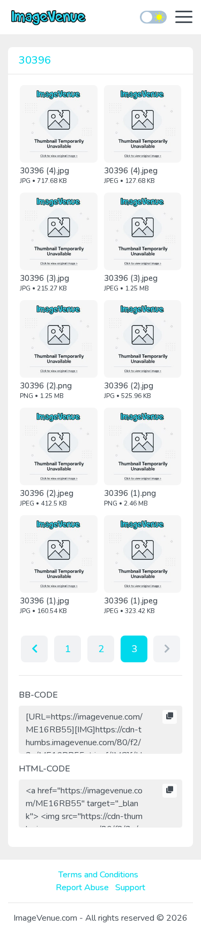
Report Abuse (82, 887)
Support (130, 887)
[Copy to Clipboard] (169, 717)
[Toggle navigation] (183, 18)
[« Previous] (34, 649)
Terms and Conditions (98, 875)
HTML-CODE (44, 769)
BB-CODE (38, 695)
